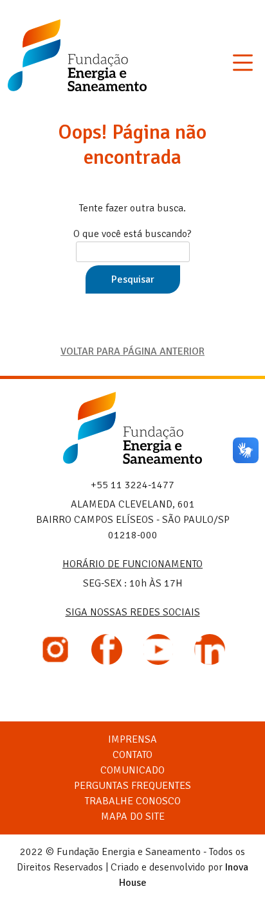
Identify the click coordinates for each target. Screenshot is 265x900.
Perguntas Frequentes (132, 785)
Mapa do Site (133, 816)
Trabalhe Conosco (133, 801)
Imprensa (132, 739)
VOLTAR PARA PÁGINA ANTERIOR (132, 351)
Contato (132, 754)
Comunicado (132, 770)
